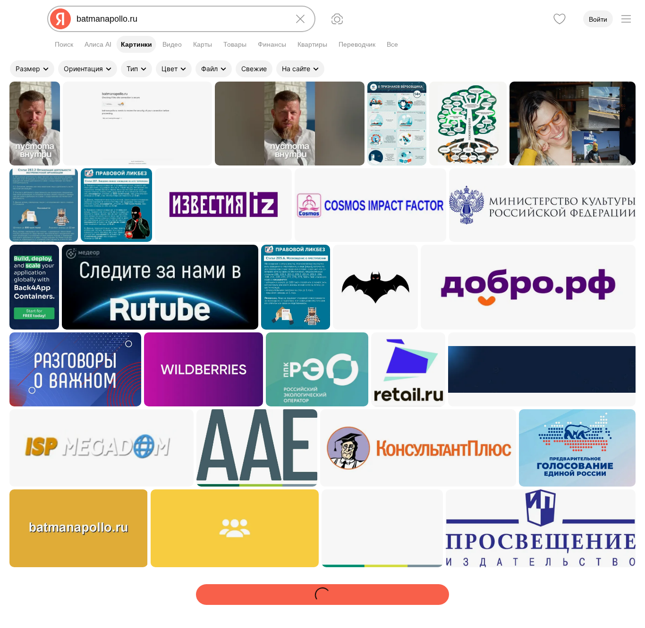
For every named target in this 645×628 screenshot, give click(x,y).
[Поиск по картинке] (337, 18)
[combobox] (179, 19)
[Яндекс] (60, 18)
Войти (598, 19)
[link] (34, 123)
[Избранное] (559, 18)
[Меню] (626, 18)
